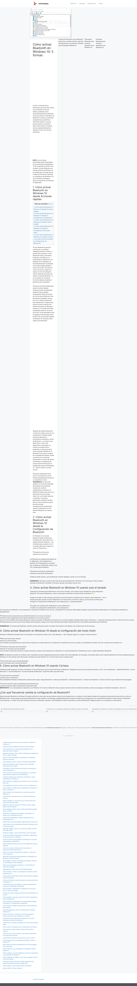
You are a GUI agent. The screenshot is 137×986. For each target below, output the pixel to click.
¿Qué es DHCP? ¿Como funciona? (12, 968)
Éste (124, 688)
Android (101, 3)
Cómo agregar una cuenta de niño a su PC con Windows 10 (20, 785)
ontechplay (43, 3)
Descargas (82, 3)
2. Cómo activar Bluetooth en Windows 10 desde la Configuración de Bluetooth (43, 216)
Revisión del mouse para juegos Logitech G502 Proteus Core (20, 822)
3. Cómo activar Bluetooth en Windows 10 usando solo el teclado (43, 222)
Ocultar (50, 204)
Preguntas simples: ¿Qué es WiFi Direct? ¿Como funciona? (19, 833)
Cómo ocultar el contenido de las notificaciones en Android (20, 927)
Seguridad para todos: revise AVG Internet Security (17, 869)
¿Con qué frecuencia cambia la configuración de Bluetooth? (43, 241)
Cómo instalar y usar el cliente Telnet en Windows (17, 966)
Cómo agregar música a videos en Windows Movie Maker (19, 762)
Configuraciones (92, 3)
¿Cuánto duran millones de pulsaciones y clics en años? (19, 938)
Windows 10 (73, 3)
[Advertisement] (43, 81)
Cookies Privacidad (38, 979)
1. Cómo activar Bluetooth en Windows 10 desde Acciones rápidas (43, 209)
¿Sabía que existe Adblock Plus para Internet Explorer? (18, 746)
